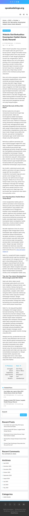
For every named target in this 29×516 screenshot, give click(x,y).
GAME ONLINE (6, 30)
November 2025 (7, 469)
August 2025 (6, 478)
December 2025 (7, 466)
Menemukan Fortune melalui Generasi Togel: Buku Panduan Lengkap (14, 435)
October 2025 (6, 472)
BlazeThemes (14, 513)
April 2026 (6, 463)
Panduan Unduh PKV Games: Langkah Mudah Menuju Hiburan (14, 401)
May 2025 (5, 487)
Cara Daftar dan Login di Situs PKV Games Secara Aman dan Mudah (13, 392)
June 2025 (5, 484)
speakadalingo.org (14, 8)
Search (4, 412)
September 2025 (7, 475)
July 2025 (5, 481)
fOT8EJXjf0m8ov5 (8, 43)
